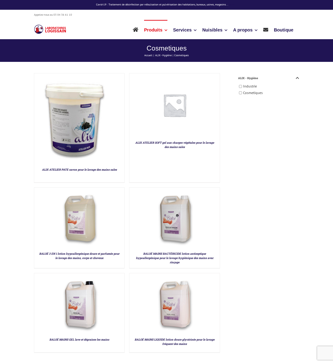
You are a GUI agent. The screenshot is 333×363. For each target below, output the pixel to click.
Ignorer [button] (233, 4)
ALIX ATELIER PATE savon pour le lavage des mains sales (79, 169)
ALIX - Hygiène (248, 78)
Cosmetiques (253, 92)
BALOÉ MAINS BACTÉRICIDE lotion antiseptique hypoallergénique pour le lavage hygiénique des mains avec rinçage (174, 258)
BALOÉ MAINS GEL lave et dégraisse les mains (79, 339)
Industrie (250, 86)
